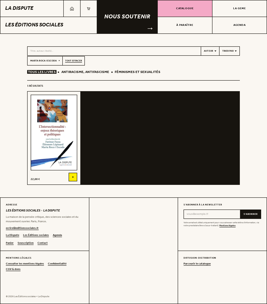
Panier (10, 243)
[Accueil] (72, 8)
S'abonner (251, 214)
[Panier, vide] (89, 8)
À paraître (184, 25)
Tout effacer (73, 60)
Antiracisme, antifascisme (85, 72)
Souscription (26, 243)
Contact (43, 243)
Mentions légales (227, 226)
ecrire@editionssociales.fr (22, 228)
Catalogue (185, 8)
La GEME (239, 8)
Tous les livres (42, 72)
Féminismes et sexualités (137, 72)
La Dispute (19, 8)
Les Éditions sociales (34, 25)
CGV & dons (13, 269)
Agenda (239, 25)
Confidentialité (57, 264)
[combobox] (114, 51)
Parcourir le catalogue (197, 264)
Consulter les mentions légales (25, 264)
